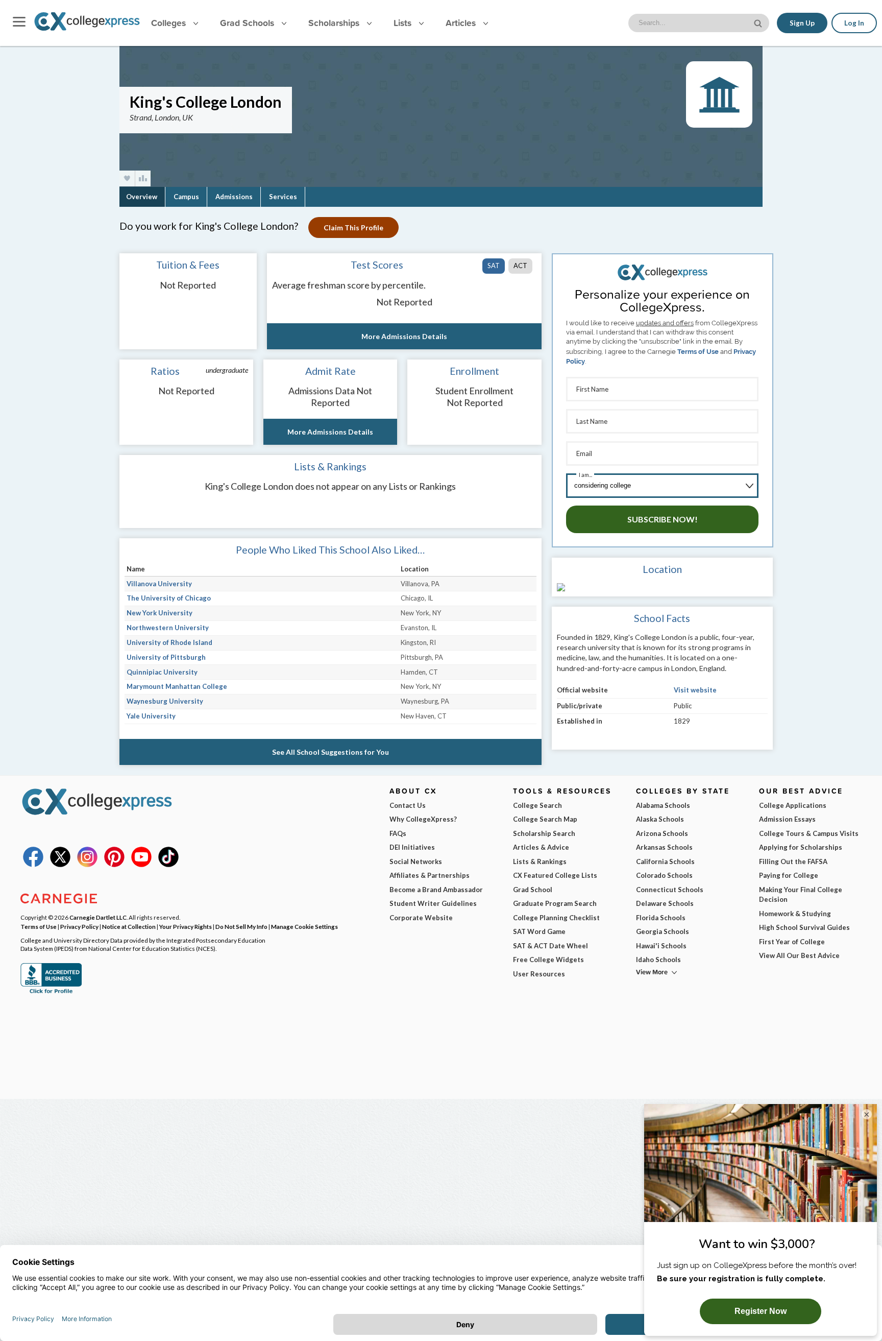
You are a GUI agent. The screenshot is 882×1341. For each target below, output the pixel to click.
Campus (186, 197)
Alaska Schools (660, 819)
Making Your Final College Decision (800, 894)
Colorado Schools (664, 875)
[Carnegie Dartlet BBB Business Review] (51, 992)
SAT (493, 265)
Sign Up (802, 23)
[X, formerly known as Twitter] (60, 864)
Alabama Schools (663, 805)
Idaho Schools (658, 959)
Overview (141, 197)
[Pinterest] (114, 864)
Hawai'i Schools (661, 946)
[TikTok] (168, 864)
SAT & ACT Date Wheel (550, 946)
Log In (854, 23)
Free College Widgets (548, 959)
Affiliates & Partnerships (429, 875)
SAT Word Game (539, 931)
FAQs (397, 833)
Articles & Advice (541, 847)
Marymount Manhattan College (177, 686)
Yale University (151, 716)
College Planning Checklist (556, 918)
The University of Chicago (169, 598)
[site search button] (759, 22)
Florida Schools (660, 918)
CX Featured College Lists (555, 875)
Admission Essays (787, 819)
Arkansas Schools (664, 847)
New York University (159, 613)
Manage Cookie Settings (304, 926)
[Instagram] (87, 864)
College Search (537, 805)
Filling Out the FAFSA (793, 861)
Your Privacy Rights (185, 926)
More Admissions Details (404, 336)
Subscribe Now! (662, 519)
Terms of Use (698, 351)
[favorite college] (127, 178)
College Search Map (545, 819)
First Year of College (792, 942)
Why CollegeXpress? (423, 819)
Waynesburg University (165, 701)
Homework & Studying (795, 913)
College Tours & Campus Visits (809, 833)
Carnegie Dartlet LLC (98, 917)
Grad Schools (248, 22)
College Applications (792, 805)
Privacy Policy (79, 926)
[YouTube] (141, 864)
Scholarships (335, 22)
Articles (462, 22)
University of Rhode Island (169, 642)
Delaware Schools (665, 903)
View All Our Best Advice (799, 955)
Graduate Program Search (555, 903)
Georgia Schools (662, 931)
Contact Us (407, 805)
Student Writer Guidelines (433, 903)
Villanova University (159, 584)
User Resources (539, 974)
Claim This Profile (353, 227)
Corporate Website (421, 918)
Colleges (168, 22)
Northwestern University (168, 628)
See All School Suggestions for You (330, 752)
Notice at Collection (129, 926)
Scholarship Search (544, 833)
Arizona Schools (662, 833)
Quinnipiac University (162, 672)
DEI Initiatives (412, 847)
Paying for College (788, 875)
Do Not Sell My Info (241, 926)
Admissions (234, 197)
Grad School (532, 889)
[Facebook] (33, 864)
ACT (520, 265)
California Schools (665, 861)
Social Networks (415, 861)
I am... (585, 474)
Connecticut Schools (669, 889)
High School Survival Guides (804, 927)
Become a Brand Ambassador (436, 889)
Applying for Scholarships (800, 847)
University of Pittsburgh (166, 657)
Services (283, 197)
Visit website (695, 690)
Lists (404, 22)
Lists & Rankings (540, 861)
